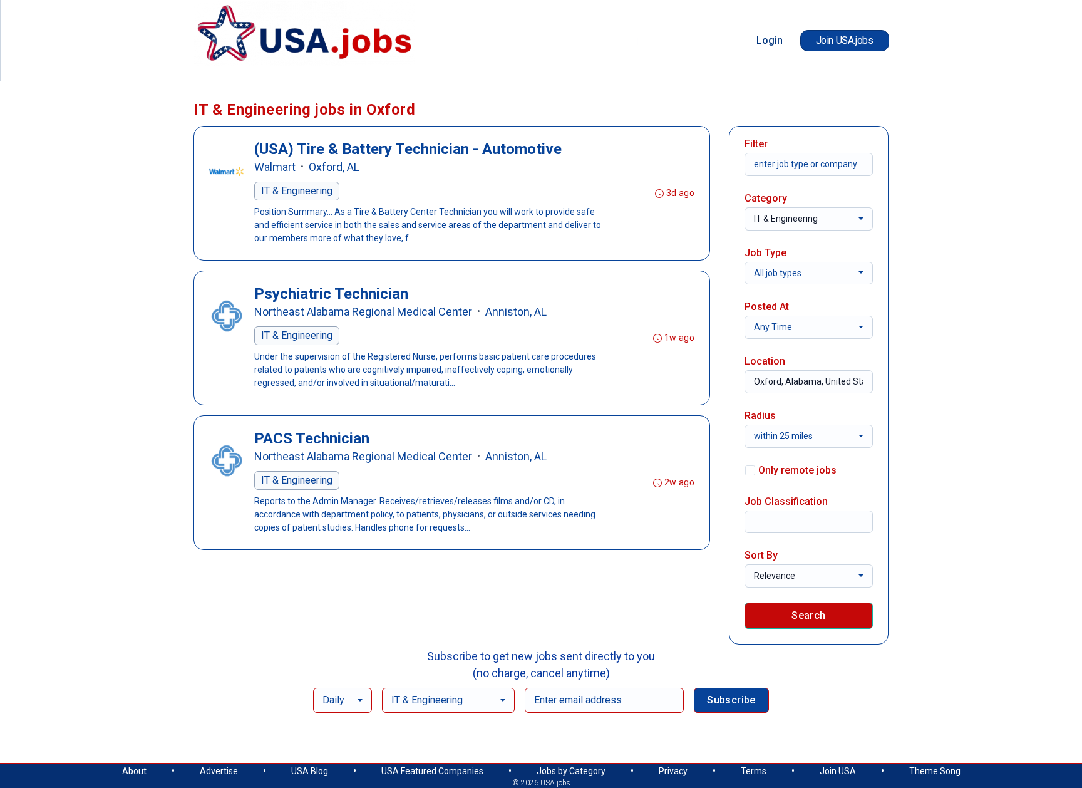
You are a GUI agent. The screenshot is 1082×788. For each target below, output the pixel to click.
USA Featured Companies (432, 771)
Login (769, 40)
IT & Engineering (296, 191)
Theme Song (935, 771)
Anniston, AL (516, 311)
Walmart (275, 167)
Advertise (219, 771)
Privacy (673, 771)
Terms (753, 771)
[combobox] (809, 219)
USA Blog (309, 771)
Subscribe (731, 700)
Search (808, 615)
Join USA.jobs (844, 40)
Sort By (761, 555)
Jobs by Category (571, 771)
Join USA (838, 771)
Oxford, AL (334, 167)
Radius (760, 416)
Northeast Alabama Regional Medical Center (363, 311)
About (134, 771)
